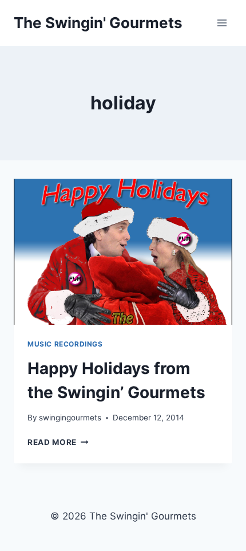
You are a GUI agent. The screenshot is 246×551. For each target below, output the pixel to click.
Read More (58, 442)
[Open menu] (221, 23)
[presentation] (123, 252)
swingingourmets (70, 417)
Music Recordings (65, 344)
